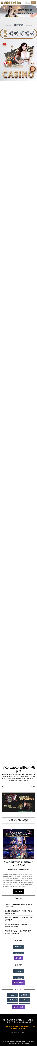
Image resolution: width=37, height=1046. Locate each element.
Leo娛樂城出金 (12, 1000)
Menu (33, 786)
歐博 (13, 1020)
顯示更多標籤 (18, 1007)
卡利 (3, 1020)
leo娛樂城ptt (18, 978)
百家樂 (18, 1022)
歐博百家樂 (19, 1020)
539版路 (18, 971)
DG (24, 1020)
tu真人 (25, 1000)
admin (27, 869)
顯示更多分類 (18, 982)
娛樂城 (13, 1022)
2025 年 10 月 (19, 953)
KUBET (12, 995)
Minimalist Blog (12, 1043)
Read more (18, 891)
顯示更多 (18, 958)
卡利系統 (8, 1020)
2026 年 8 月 (18, 947)
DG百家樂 (30, 1020)
